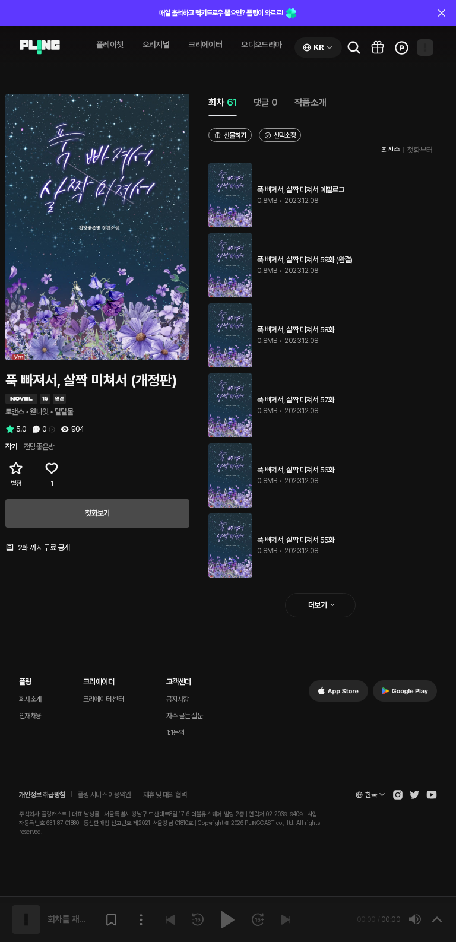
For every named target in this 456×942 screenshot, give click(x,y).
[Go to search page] (354, 47)
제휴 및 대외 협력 (164, 795)
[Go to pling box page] (378, 47)
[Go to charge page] (401, 47)
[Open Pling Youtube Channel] (431, 794)
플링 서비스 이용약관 (104, 795)
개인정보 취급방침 (42, 795)
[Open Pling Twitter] (414, 794)
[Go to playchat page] (40, 47)
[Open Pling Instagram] (398, 794)
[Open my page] (425, 47)
